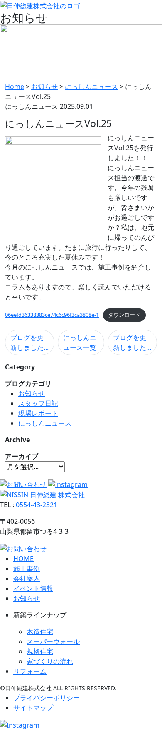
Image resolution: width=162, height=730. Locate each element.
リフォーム (30, 671)
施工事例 (26, 568)
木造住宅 (40, 631)
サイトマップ (33, 707)
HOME (23, 558)
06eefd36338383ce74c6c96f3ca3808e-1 (52, 314)
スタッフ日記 (38, 403)
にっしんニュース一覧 (79, 342)
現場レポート (38, 413)
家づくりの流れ (50, 661)
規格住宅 (40, 651)
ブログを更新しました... (29, 342)
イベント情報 (33, 588)
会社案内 (26, 578)
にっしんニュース (44, 423)
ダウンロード (124, 314)
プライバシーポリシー (46, 697)
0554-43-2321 (36, 504)
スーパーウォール (53, 641)
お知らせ (31, 393)
